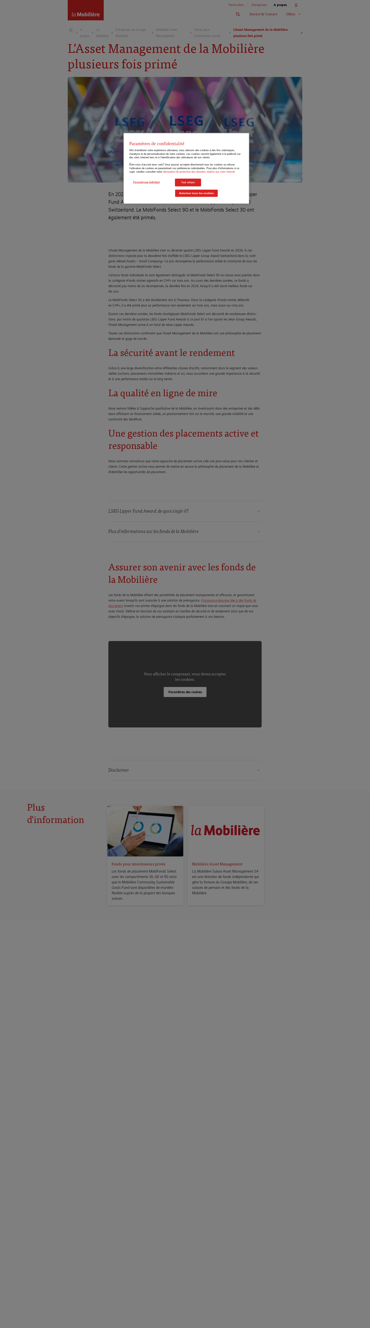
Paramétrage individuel (146, 182)
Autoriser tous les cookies (196, 193)
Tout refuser (188, 182)
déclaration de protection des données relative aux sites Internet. (199, 171)
